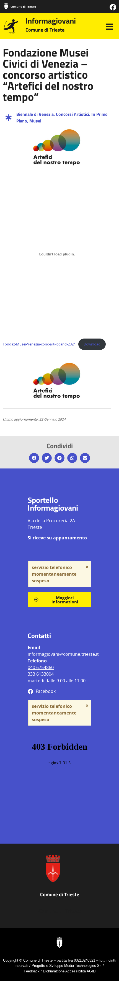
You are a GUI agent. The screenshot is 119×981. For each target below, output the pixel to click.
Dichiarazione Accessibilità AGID (69, 971)
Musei (35, 120)
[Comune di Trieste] (6, 6)
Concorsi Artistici (72, 114)
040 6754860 (41, 667)
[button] (34, 458)
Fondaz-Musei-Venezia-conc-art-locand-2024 (39, 344)
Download (92, 344)
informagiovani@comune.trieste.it (63, 654)
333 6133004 (41, 674)
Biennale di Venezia (35, 114)
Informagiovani (50, 21)
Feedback (32, 971)
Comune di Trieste (23, 7)
